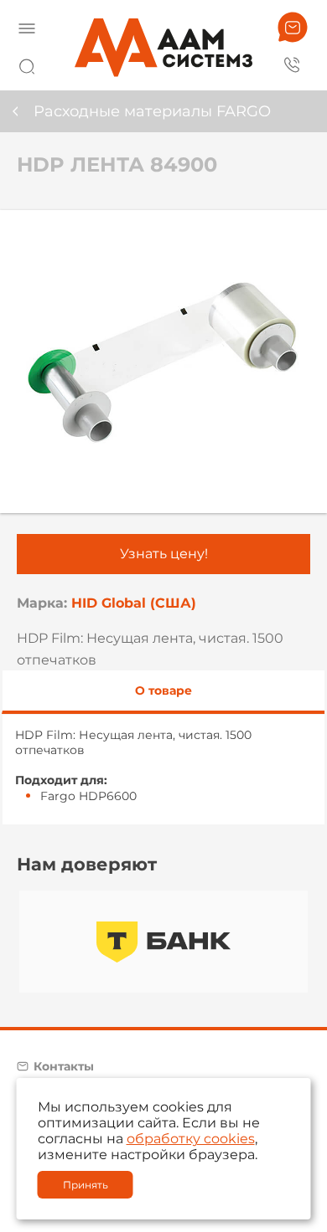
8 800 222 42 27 (292, 63)
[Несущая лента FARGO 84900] (163, 362)
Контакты (64, 1066)
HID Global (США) (133, 603)
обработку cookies (191, 1139)
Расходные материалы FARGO (152, 111)
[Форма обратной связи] (292, 27)
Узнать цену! (164, 554)
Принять (85, 1184)
